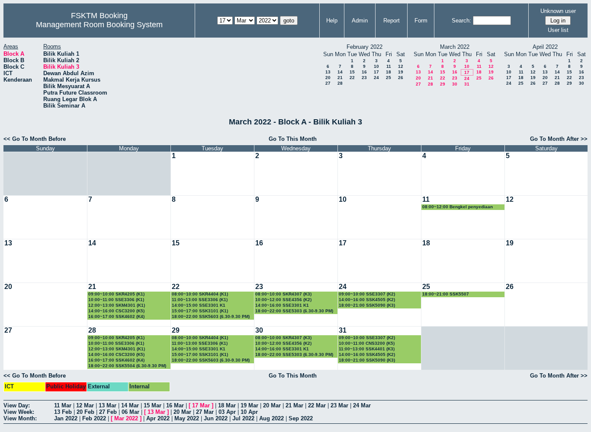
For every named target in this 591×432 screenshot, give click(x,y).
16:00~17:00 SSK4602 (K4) (116, 316)
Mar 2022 (126, 418)
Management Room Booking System (99, 24)
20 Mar (272, 405)
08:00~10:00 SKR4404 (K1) (200, 294)
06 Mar (130, 412)
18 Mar (227, 405)
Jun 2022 (216, 418)
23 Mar (339, 405)
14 (340, 72)
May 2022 (186, 418)
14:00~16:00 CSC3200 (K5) (116, 310)
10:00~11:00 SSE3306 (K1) (116, 299)
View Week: (18, 412)
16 (364, 72)
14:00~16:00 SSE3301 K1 (282, 305)
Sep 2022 (301, 418)
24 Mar (362, 405)
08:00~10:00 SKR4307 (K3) (283, 294)
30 (454, 84)
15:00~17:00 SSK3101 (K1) (200, 310)
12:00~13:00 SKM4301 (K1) (116, 305)
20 (328, 77)
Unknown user (558, 11)
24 (376, 77)
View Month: (20, 418)
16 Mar (175, 405)
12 (400, 66)
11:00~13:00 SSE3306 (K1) (200, 299)
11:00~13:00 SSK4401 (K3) (367, 348)
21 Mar (294, 405)
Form (420, 20)
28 (340, 83)
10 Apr (249, 412)
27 (328, 83)
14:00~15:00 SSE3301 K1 (198, 305)
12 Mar (85, 405)
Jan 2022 (65, 418)
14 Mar (130, 405)
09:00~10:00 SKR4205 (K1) (116, 294)
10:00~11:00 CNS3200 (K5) (367, 343)
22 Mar (317, 405)
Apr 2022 (158, 418)
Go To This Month (293, 139)
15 (352, 72)
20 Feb (85, 412)
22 (352, 77)
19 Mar (249, 405)
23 (364, 77)
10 (376, 66)
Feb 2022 (94, 418)
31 (466, 84)
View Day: (16, 405)
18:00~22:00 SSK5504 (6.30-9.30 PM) (127, 365)
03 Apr (227, 412)
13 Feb (63, 412)
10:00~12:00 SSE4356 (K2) (283, 299)
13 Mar (107, 405)
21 (340, 77)
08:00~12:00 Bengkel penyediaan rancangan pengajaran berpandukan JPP (460, 207)
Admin (360, 20)
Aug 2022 (271, 418)
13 (328, 72)
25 (388, 77)
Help (331, 20)
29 (442, 84)
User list (558, 30)
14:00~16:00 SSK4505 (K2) (367, 299)
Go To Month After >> (559, 139)
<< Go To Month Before (34, 139)
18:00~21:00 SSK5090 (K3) (367, 305)
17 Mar (201, 405)
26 (400, 77)
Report (391, 20)
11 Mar (62, 405)
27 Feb (108, 412)
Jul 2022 (243, 418)
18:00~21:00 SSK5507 (445, 294)
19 (400, 72)
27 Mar (205, 412)
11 (388, 66)
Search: (461, 20)
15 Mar (152, 405)
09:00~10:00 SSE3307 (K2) (367, 294)
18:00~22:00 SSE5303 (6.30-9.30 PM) (294, 310)
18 (388, 72)
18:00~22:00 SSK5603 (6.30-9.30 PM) (211, 316)
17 (376, 72)
